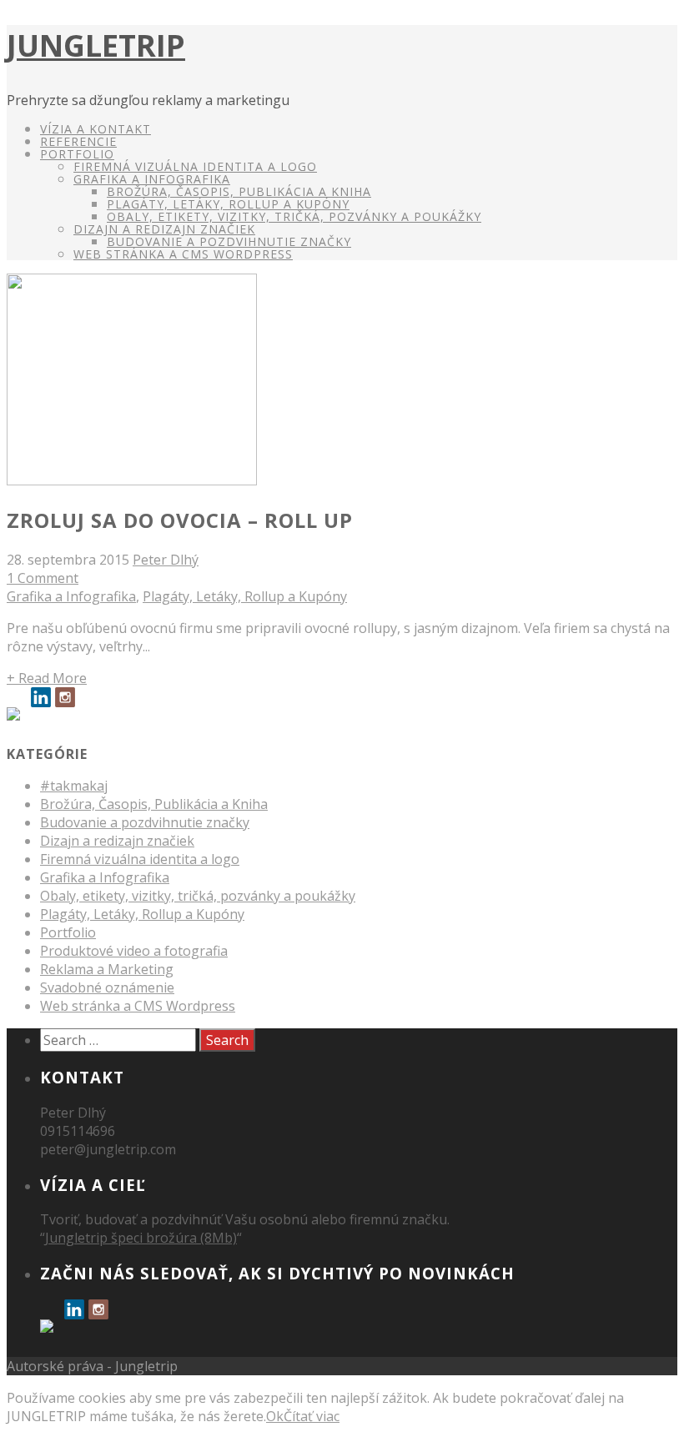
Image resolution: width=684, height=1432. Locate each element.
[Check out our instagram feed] (65, 697)
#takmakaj (74, 785)
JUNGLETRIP (96, 45)
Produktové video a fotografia (134, 951)
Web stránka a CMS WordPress (183, 254)
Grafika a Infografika (151, 179)
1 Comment (42, 578)
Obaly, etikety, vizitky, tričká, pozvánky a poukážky (294, 216)
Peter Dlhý (166, 559)
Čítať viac (311, 1416)
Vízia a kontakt (95, 129)
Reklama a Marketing (107, 969)
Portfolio (77, 154)
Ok (275, 1416)
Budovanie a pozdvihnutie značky (229, 241)
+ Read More (47, 678)
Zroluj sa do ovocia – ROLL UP (180, 520)
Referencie (78, 141)
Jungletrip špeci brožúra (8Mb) (141, 1238)
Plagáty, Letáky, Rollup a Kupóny (228, 204)
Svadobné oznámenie (107, 987)
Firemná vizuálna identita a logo (195, 166)
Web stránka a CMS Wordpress (137, 1006)
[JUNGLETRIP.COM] (17, 717)
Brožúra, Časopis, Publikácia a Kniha (239, 191)
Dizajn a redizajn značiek (164, 229)
